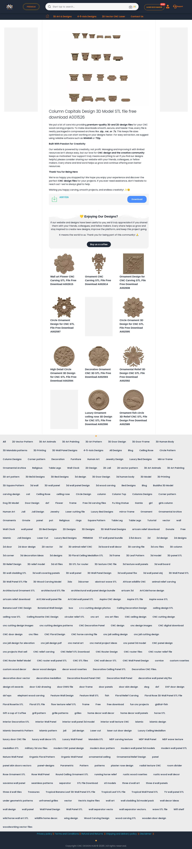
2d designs (180, 538)
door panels (106, 686)
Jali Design (37, 511)
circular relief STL (74, 616)
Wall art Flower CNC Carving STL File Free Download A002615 (63, 280)
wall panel (27, 529)
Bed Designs (129, 485)
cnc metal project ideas (103, 643)
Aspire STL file (135, 599)
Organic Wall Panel (72, 756)
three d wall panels (157, 783)
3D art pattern (11, 476)
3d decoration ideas (32, 555)
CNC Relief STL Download (75, 651)
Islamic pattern (48, 730)
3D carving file (136, 546)
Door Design (32, 503)
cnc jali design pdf (51, 643)
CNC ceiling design (135, 616)
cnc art (95, 616)
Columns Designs (142, 494)
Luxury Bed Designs (140, 459)
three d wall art (131, 783)
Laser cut (95, 730)
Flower (59, 503)
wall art (110, 800)
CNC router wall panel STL (52, 660)
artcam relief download (146, 529)
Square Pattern (96, 520)
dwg (146, 686)
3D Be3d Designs (35, 476)
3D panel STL (174, 555)
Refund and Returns (92, 833)
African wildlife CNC (134, 581)
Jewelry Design (114, 459)
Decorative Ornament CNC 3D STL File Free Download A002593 (98, 373)
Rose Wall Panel (40, 774)
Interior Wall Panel (45, 721)
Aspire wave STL (158, 599)
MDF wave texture (172, 739)
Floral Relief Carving (126, 695)
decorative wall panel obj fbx (155, 678)
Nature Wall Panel (13, 756)
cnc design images (141, 625)
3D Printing (39, 450)
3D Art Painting (70, 441)
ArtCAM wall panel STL (80, 599)
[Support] (175, 6)
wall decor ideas (169, 800)
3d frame (114, 555)
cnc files (33, 634)
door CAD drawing (40, 686)
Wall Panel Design (50, 809)
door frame (86, 686)
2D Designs (69, 529)
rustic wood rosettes (135, 774)
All (4, 441)
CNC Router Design (107, 651)
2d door (7, 546)
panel (39, 520)
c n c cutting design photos (95, 608)
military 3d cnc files (36, 748)
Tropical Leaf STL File (113, 792)
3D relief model (36, 564)
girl (151, 503)
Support (180, 6)
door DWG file (65, 686)
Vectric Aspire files (89, 800)
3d (60, 546)
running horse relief (105, 774)
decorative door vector (16, 678)
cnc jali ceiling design (115, 634)
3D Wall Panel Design (99, 573)
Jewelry (54, 511)
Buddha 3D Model (163, 485)
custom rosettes (179, 660)
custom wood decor (14, 669)
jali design (78, 730)
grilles (77, 713)
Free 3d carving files (94, 503)
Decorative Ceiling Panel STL (109, 669)
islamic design (158, 721)
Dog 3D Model (11, 503)
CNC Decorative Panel (92, 625)
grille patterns (60, 713)
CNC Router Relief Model (17, 660)
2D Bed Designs (48, 529)
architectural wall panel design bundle (93, 590)
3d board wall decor (110, 546)
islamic (139, 721)
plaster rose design (122, 765)
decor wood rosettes (74, 669)
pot (51, 520)
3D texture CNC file (106, 564)
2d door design (27, 546)
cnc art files (112, 616)
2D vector (47, 546)
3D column (176, 546)
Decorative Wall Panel (119, 678)
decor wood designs (44, 669)
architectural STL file (53, 590)
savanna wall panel (14, 783)
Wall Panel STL (74, 809)
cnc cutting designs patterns (56, 625)
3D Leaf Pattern (135, 555)
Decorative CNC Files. (144, 669)
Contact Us (137, 16)
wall (178, 520)
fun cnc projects (139, 704)
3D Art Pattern (93, 441)
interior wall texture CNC (115, 721)
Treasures (33, 792)
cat (28, 494)
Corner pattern (36, 459)
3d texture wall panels (135, 564)
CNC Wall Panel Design (136, 660)
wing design (71, 818)
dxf (47, 503)
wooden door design (154, 818)
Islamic (7, 538)
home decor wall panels (134, 713)
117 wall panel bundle (111, 538)
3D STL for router (78, 564)
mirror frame (126, 511)
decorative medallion (48, 678)
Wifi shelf (179, 809)
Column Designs (12, 459)
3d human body (125, 476)
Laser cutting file (75, 511)
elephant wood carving (31, 695)
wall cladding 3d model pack (137, 800)
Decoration (58, 459)
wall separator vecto (101, 809)
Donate (170, 529)
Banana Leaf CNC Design (17, 608)
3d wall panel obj (153, 573)
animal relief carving (164, 581)
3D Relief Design (12, 564)
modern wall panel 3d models (138, 748)
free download (115, 704)
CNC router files (133, 651)
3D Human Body (165, 441)
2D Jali (107, 468)
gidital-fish (161, 704)
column (101, 494)
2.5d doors (135, 538)
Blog (130, 450)
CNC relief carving (43, 651)
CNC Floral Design (54, 634)
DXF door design (174, 686)
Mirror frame (165, 459)
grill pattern (39, 713)
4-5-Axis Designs (86, 16)
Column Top (119, 494)
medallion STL (11, 748)
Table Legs (55, 468)
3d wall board (162, 564)
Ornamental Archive (14, 468)
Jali (23, 511)
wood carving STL (125, 818)
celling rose (63, 494)
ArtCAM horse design (152, 590)
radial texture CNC (150, 765)
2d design (162, 538)
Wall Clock (73, 468)
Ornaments (9, 520)
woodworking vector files (17, 827)
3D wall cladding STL (14, 573)
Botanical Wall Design (50, 608)
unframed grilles (48, 800)
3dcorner (83, 581)
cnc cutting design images (18, 625)
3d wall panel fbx (127, 573)
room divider (174, 765)
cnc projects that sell (15, 651)
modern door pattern (102, 748)
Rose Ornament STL (14, 774)
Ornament (146, 511)
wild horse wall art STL (15, 818)
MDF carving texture (121, 739)
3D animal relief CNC (80, 546)
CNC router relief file (160, 651)
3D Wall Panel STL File (15, 581)
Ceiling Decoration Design (132, 608)
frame (72, 503)
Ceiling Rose (146, 450)
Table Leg (117, 520)
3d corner (8, 555)
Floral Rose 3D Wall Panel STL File (163, 695)
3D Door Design (117, 441)
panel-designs (46, 765)
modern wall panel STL (174, 748)
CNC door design (12, 634)
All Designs (115, 450)
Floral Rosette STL (13, 704)
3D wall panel (52, 485)
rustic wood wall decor (166, 774)
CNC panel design (162, 643)
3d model (155, 555)
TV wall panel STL (174, 792)
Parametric (67, 765)
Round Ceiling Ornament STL (72, 774)
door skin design (128, 686)
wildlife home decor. (46, 818)
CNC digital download (171, 625)
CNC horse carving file (84, 634)
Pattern (84, 765)
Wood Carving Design (96, 818)
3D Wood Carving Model (47, 581)
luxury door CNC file (14, 739)
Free (183, 529)
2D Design (91, 468)
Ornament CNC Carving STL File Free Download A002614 (98, 280)
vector (166, 520)
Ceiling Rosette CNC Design (42, 616)
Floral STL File (37, 704)
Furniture (76, 459)
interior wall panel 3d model (78, 721)
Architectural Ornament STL (19, 590)
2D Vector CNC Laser (113, 16)
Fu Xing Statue (120, 503)
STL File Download (87, 783)
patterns (100, 765)
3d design (80, 476)
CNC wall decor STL (105, 660)
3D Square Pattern (13, 485)
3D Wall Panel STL (179, 573)
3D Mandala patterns (15, 450)
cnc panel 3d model (134, 643)
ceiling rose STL (12, 616)
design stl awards (13, 686)
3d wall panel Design (78, 485)
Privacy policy (44, 833)
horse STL (159, 713)
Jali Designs (24, 538)
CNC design (117, 625)
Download (137, 199)
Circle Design (83, 494)
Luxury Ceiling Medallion (152, 730)
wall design (9, 809)
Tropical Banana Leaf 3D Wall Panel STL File (70, 792)
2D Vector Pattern (22, 441)
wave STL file (160, 809)
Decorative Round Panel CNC (84, 678)
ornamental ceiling (99, 756)
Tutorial (151, 520)
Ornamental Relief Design (131, 756)
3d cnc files (157, 546)
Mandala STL (96, 739)
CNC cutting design (164, 616)
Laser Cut (42, 538)
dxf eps (7, 695)
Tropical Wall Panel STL (145, 792)
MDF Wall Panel (147, 739)
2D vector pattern (127, 468)
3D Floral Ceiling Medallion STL (85, 555)
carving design (11, 494)
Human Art (93, 459)
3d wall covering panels (46, 573)
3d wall (34, 485)
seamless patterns (42, 783)
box (71, 608)
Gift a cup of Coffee (14, 713)
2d (148, 538)
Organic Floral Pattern (42, 756)
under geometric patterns (18, 800)
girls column (166, 503)
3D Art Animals (47, 441)
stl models (110, 783)
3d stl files (57, 564)
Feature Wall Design (62, 695)
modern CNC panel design (69, 748)
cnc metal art (75, 643)
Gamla (139, 503)
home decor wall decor (101, 713)
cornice (159, 660)
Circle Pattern (168, 450)
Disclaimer (146, 833)
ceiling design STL (163, 608)
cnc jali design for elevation (19, 643)
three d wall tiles (12, 792)
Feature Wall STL (89, 695)
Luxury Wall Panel (72, 739)
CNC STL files (80, 660)
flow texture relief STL (63, 704)
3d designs (56, 555)
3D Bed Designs (60, 476)
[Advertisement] (21, 70)
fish (107, 695)
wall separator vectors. (132, 809)
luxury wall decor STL (44, 739)
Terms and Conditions (67, 833)
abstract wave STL (106, 581)
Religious (37, 468)
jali (64, 730)
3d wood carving (105, 485)
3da (69, 581)
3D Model (146, 476)
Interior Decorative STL (16, 721)
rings (79, 520)
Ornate (26, 520)
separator (65, 783)
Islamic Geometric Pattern (18, 730)
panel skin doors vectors (17, 765)
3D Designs (88, 529)
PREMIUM (88, 538)
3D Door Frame (141, 441)
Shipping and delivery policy (121, 833)
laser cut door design (119, 730)
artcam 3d (127, 590)
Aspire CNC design (110, 599)
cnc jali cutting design (146, 634)
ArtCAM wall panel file (49, 599)
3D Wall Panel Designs (64, 450)
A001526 (64, 197)
